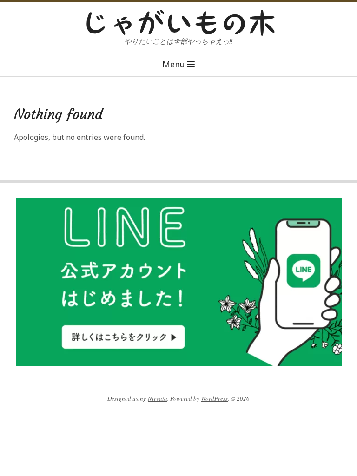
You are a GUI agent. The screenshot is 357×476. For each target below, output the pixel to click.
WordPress (214, 398)
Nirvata (157, 398)
